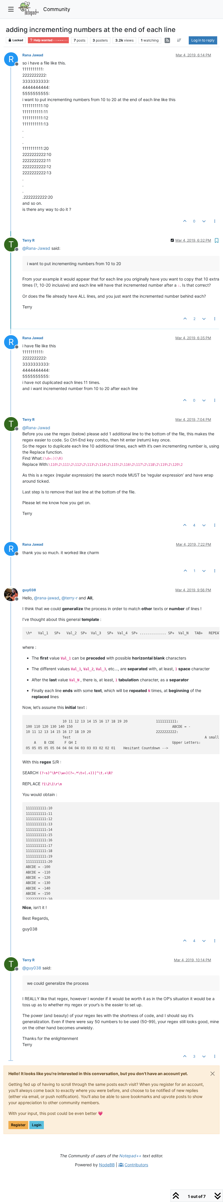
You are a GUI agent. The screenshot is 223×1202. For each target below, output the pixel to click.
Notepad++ (130, 1155)
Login (36, 1125)
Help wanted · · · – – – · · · (50, 40)
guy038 (29, 590)
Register (18, 1125)
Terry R (28, 240)
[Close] (212, 1073)
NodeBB (107, 1164)
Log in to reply (203, 40)
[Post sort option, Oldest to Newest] (179, 40)
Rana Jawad (32, 55)
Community (56, 9)
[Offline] (13, 593)
